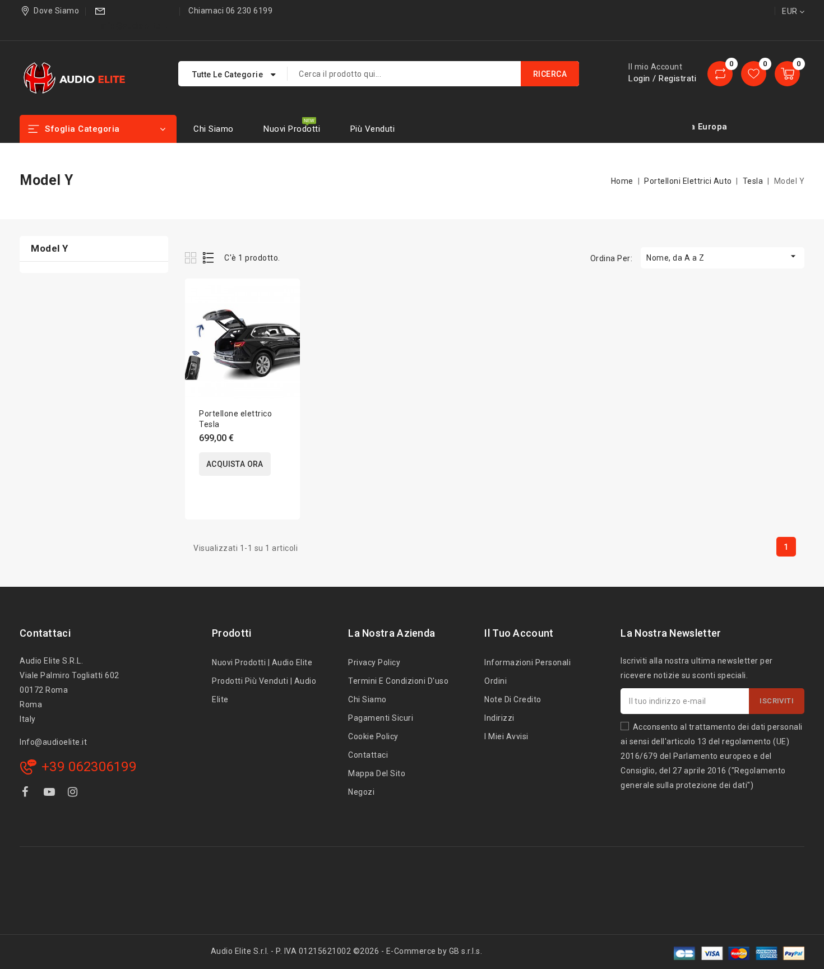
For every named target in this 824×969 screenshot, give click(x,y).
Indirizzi (499, 717)
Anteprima (284, 322)
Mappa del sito (376, 773)
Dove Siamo (56, 10)
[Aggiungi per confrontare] (284, 298)
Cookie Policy (373, 736)
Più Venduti (372, 129)
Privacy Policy (374, 662)
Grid (192, 258)
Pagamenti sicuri (380, 717)
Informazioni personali (527, 662)
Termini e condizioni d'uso (398, 680)
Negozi (361, 791)
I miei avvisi (506, 736)
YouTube (50, 793)
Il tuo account (518, 633)
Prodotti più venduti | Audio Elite (264, 690)
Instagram (74, 793)
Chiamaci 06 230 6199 (230, 10)
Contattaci (45, 633)
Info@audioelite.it (53, 742)
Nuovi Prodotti (291, 129)
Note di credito (512, 699)
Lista (209, 258)
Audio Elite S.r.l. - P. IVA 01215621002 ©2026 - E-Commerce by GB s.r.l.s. (347, 951)
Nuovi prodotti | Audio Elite (262, 662)
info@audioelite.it (134, 25)
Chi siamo (213, 129)
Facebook (26, 793)
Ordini (495, 680)
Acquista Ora (234, 464)
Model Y (49, 248)
